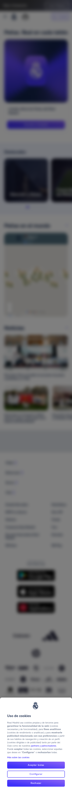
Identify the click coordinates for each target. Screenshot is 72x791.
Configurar (36, 774)
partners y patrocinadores (43, 745)
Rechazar (36, 783)
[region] (36, 744)
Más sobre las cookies (18, 757)
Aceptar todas (36, 765)
